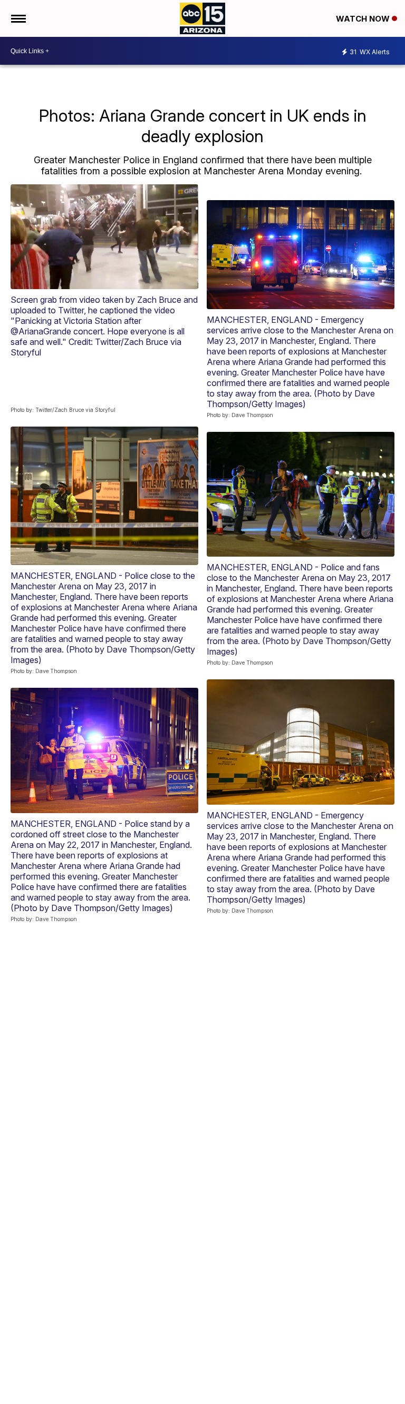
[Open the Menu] (17, 18)
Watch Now (364, 19)
